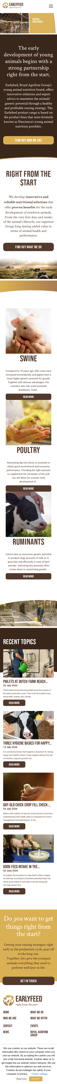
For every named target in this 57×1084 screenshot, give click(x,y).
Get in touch (28, 981)
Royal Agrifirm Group (39, 1034)
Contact (7, 1026)
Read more (28, 397)
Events (34, 1026)
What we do (37, 1012)
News (6, 1032)
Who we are (9, 1018)
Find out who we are (28, 140)
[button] (50, 6)
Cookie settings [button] (40, 1074)
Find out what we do (28, 247)
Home (6, 1012)
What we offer (38, 1018)
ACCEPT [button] (35, 1079)
